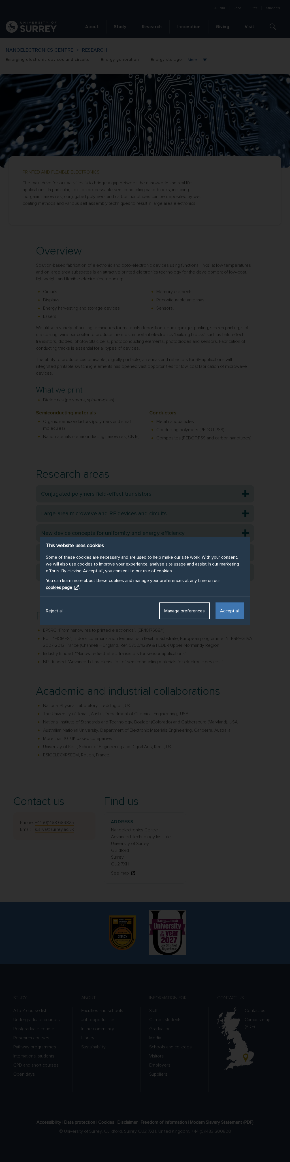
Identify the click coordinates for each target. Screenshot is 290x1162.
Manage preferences (184, 611)
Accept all (230, 611)
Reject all (54, 611)
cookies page (59, 587)
